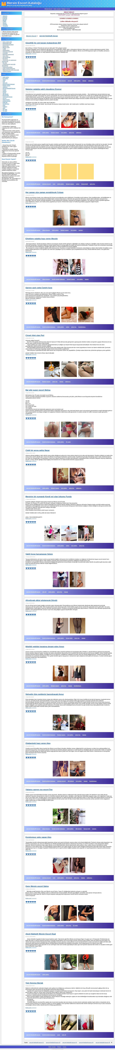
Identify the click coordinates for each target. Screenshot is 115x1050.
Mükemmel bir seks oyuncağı (11, 70)
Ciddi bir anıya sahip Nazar (38, 450)
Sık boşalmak (6, 57)
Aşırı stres (5, 56)
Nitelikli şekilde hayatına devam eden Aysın (45, 647)
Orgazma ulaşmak (8, 51)
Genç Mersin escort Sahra (37, 886)
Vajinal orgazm (7, 71)
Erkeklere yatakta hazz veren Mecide (42, 239)
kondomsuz (6, 104)
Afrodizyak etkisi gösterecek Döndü (41, 600)
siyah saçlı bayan (7, 96)
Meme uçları (6, 47)
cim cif (4, 98)
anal (4, 108)
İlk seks (5, 63)
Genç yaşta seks (7, 42)
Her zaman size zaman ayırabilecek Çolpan (44, 192)
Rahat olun (6, 46)
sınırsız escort (6, 101)
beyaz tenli (6, 95)
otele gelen (6, 77)
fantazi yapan (6, 85)
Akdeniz (5, 16)
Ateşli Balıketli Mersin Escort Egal (41, 934)
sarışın (4, 91)
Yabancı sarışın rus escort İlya (39, 789)
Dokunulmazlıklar (7, 67)
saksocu (5, 87)
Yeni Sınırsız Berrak (34, 983)
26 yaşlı (5, 109)
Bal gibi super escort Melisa (38, 390)
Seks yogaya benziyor (9, 68)
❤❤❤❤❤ (31, 57)
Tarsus (4, 23)
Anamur (5, 17)
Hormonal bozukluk (8, 44)
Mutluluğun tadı (7, 43)
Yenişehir (5, 26)
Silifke (4, 21)
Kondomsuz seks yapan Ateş (38, 837)
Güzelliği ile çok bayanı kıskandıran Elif (43, 43)
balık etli (5, 102)
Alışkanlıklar (6, 50)
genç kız (5, 82)
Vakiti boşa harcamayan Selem (39, 554)
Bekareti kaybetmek (8, 54)
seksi (4, 80)
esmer (4, 92)
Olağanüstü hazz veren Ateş (38, 743)
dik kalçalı (5, 94)
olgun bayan (6, 99)
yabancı (5, 106)
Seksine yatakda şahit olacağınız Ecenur (43, 89)
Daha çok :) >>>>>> (31, 53)
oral (4, 81)
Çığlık (4, 49)
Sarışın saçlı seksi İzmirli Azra (39, 288)
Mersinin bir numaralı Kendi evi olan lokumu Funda (49, 497)
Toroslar (5, 24)
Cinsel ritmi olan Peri (35, 335)
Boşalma (5, 58)
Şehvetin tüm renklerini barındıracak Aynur (45, 694)
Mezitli (4, 20)
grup (4, 105)
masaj (4, 89)
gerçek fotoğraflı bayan (9, 88)
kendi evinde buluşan (9, 84)
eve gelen (5, 78)
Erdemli (5, 18)
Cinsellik (5, 53)
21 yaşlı (5, 111)
